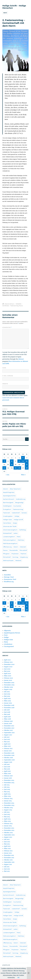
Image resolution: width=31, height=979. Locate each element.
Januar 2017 (8, 751)
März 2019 (7, 701)
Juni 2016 (7, 766)
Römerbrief (7, 557)
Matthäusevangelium (10, 543)
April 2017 (7, 744)
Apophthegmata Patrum (12, 633)
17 (11, 464)
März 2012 (7, 848)
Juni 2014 (7, 789)
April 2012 (7, 846)
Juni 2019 (7, 694)
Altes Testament (15, 489)
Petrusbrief (23, 550)
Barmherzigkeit (8, 502)
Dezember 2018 (9, 705)
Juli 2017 (7, 737)
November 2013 (9, 805)
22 (4, 468)
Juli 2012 (7, 839)
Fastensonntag (14, 305)
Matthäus (21, 540)
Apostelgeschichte (9, 496)
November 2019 (9, 685)
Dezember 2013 (9, 803)
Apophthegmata (8, 492)
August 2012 (8, 837)
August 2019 (8, 689)
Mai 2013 (7, 816)
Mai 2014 (7, 791)
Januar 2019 (8, 703)
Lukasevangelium (9, 536)
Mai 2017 (7, 741)
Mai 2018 (7, 714)
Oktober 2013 (8, 807)
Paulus (21, 305)
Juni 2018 (7, 712)
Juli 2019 (7, 691)
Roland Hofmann (9, 304)
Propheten (15, 553)
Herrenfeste (7, 523)
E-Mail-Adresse (7, 375)
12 (19, 461)
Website (5, 383)
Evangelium (7, 509)
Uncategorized (9, 646)
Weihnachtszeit (8, 560)
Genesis (24, 513)
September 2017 (9, 732)
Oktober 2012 (8, 832)
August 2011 (8, 864)
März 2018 (7, 719)
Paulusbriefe (13, 550)
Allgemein (7, 630)
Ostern (15, 547)
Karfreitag (22, 530)
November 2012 (9, 830)
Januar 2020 (8, 680)
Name (4, 367)
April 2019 (7, 698)
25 (15, 468)
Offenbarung (7, 547)
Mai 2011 (7, 871)
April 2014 (7, 794)
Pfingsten (6, 553)
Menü (5, 12)
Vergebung (24, 557)
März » (23, 474)
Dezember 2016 (9, 753)
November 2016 (9, 755)
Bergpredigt (19, 502)
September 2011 (9, 862)
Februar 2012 (8, 851)
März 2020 (7, 676)
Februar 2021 (8, 662)
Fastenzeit (6, 513)
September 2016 (9, 760)
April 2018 (7, 716)
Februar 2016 (8, 776)
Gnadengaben (8, 516)
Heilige (17, 516)
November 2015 (9, 782)
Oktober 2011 (8, 860)
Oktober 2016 (8, 757)
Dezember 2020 (9, 664)
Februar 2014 (8, 798)
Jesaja (15, 523)
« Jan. (8, 474)
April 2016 (7, 771)
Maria (18, 536)
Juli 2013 (7, 812)
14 (26, 461)
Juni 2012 (7, 841)
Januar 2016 (8, 778)
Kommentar (7, 327)
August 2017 (8, 735)
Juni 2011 (7, 869)
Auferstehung (20, 499)
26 (19, 468)
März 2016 (7, 773)
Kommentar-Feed (10, 579)
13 (23, 461)
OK (18, 977)
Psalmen (23, 553)
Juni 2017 (7, 739)
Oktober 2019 (8, 687)
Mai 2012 (7, 844)
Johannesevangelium (10, 530)
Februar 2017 (8, 748)
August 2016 (8, 762)
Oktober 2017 (8, 730)
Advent (5, 489)
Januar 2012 (8, 853)
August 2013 (8, 810)
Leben (15, 533)
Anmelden (7, 575)
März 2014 (7, 796)
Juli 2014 (7, 787)
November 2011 (9, 857)
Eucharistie (17, 506)
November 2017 (9, 728)
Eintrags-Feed (9, 577)
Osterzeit (23, 547)
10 (11, 461)
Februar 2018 (8, 721)
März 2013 (7, 821)
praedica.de (6, 965)
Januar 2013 (8, 826)
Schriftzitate (5, 305)
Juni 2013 (7, 814)
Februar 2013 (8, 823)
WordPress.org (9, 581)
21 (26, 464)
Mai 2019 (7, 696)
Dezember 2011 (9, 855)
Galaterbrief (16, 513)
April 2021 (7, 660)
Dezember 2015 (9, 780)
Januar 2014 (8, 801)
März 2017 (7, 746)
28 (27, 468)
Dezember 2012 (9, 828)
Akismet (21, 359)
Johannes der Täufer (10, 526)
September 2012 (9, 835)
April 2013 (7, 819)
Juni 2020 (7, 669)
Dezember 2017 (9, 726)
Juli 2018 (7, 710)
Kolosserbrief (7, 533)
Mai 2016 (7, 769)
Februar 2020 (8, 678)
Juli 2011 (6, 866)
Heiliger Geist (7, 519)
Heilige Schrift (18, 519)
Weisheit (18, 560)
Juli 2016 (7, 764)
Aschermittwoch (8, 499)
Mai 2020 (7, 671)
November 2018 (9, 707)
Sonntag (15, 557)
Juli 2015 (7, 785)
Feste (6, 635)
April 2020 (7, 673)
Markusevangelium (9, 540)
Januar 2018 (8, 723)
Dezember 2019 (9, 682)
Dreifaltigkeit (7, 506)
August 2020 (8, 666)
